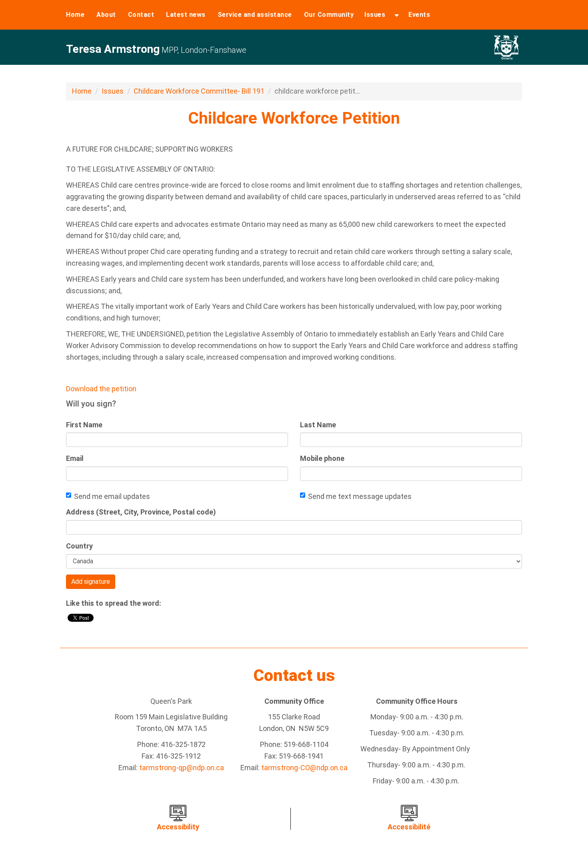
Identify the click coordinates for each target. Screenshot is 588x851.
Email (75, 458)
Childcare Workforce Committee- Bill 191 (199, 91)
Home (75, 14)
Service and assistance (255, 14)
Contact (141, 14)
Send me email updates (112, 496)
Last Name (318, 424)
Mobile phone (322, 458)
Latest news (186, 14)
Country (79, 546)
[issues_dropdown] (397, 15)
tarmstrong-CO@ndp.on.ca (304, 767)
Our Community (329, 14)
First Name (84, 424)
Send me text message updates (360, 496)
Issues (374, 14)
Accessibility (178, 827)
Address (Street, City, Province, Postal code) (141, 512)
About (106, 14)
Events (419, 14)
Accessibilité (409, 827)
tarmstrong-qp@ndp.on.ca (181, 767)
